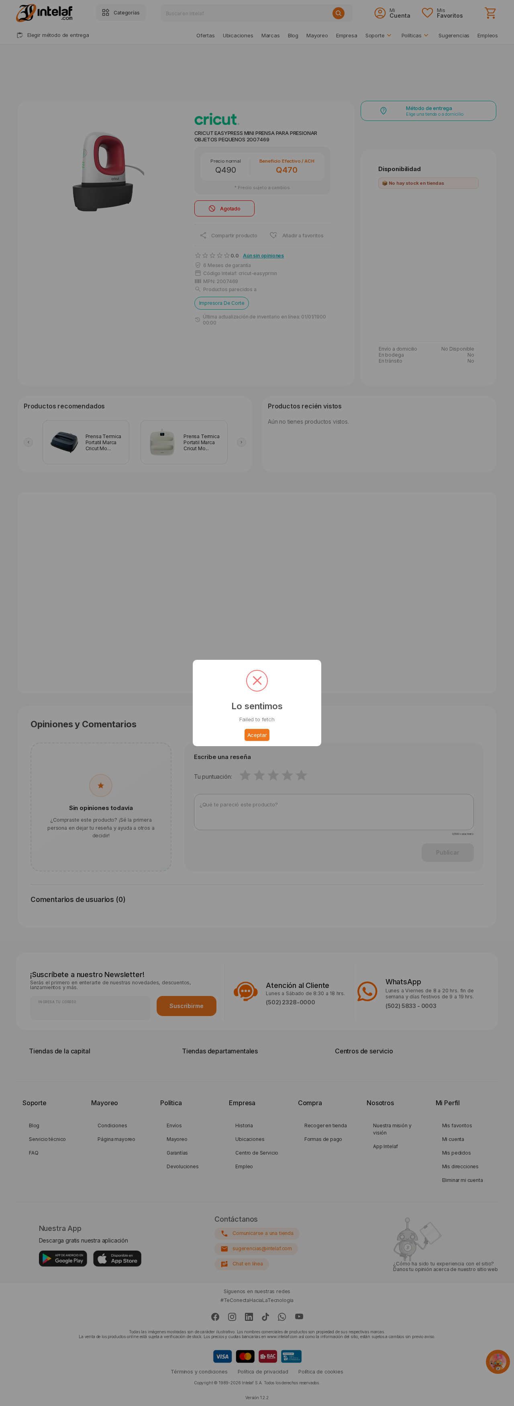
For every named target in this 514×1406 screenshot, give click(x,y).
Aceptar (257, 735)
